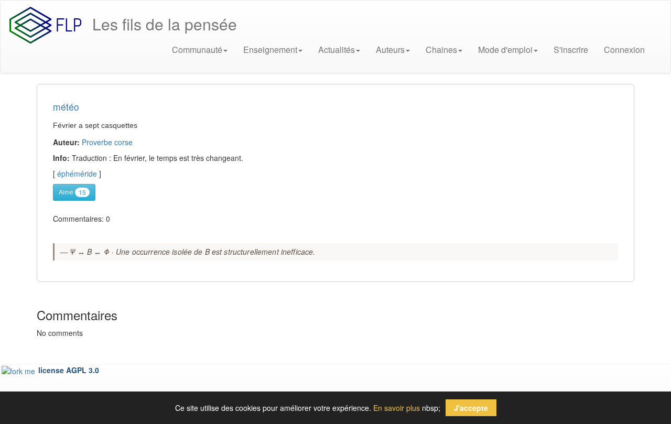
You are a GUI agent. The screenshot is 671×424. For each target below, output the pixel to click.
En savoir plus (396, 408)
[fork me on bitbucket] (19, 370)
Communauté (197, 50)
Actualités (336, 50)
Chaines (441, 50)
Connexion (624, 50)
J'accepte (471, 408)
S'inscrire (571, 50)
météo (66, 106)
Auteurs (390, 50)
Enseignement (270, 50)
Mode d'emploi (505, 50)
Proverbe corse (107, 142)
